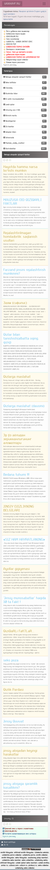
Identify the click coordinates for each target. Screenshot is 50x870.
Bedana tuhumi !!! (16, 474)
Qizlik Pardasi (13, 689)
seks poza (10, 660)
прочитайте (8, 19)
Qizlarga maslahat (17, 377)
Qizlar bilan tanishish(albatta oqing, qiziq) (21, 338)
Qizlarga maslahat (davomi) (23, 406)
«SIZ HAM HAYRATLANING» (24, 539)
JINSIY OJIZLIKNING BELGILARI (18, 508)
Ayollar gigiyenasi (16, 569)
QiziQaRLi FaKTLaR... (18, 631)
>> (10, 160)
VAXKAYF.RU (12, 3)
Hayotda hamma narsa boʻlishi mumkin (20, 169)
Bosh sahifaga (9, 842)
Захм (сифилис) (15, 303)
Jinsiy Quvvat (13, 721)
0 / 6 (6, 845)
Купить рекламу (9, 65)
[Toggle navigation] (44, 3)
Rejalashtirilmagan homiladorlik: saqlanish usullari (20, 236)
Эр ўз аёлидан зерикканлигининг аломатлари (17, 439)
